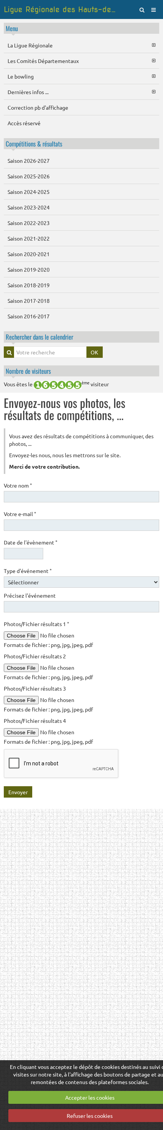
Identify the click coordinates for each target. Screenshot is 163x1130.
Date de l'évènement (29, 542)
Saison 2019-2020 (29, 269)
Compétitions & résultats (34, 143)
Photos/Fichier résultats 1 (35, 623)
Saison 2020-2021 (29, 253)
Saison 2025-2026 (29, 176)
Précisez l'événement (30, 595)
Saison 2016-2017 (29, 316)
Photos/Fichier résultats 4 (35, 720)
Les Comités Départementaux (43, 60)
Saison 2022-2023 (29, 222)
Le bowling (21, 76)
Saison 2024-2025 (29, 191)
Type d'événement (26, 570)
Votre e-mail (18, 513)
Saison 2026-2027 (29, 160)
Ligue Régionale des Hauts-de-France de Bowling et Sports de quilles (61, 9)
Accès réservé (24, 123)
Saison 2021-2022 (29, 238)
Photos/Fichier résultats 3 (35, 688)
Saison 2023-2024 (29, 207)
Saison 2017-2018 (29, 300)
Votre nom (16, 485)
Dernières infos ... (28, 91)
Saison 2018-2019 (29, 285)
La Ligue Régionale (30, 45)
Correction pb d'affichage (38, 107)
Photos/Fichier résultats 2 (35, 656)
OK (94, 352)
